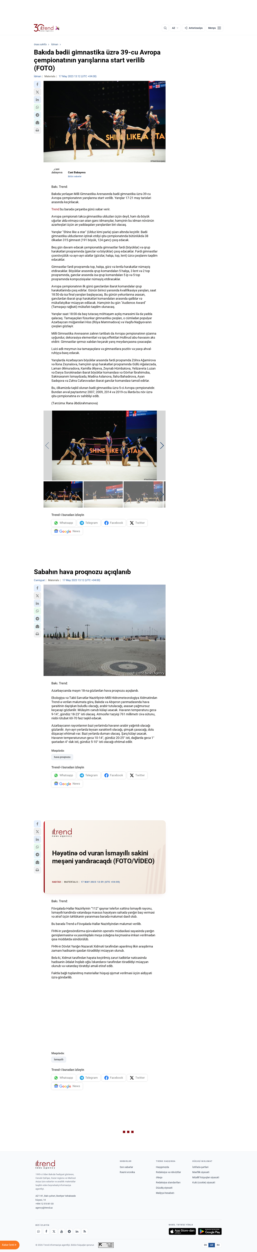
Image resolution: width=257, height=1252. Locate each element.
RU (218, 1245)
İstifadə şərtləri (200, 1167)
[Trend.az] (47, 28)
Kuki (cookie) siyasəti (203, 1182)
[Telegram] (69, 1231)
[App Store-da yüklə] (182, 1231)
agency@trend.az (44, 1207)
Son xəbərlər (126, 1167)
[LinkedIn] (77, 1231)
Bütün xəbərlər (74, 176)
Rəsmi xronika (127, 1172)
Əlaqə (159, 1177)
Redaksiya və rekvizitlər (168, 1172)
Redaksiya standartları (168, 1182)
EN (205, 1245)
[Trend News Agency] (45, 1164)
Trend (55, 209)
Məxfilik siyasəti (200, 1172)
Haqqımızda (162, 1167)
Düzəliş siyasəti (164, 1187)
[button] (37, 84)
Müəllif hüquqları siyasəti (205, 1177)
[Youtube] (62, 1231)
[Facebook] (46, 1231)
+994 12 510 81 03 (44, 1203)
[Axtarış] (165, 27)
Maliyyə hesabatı (165, 1193)
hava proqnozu (62, 757)
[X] (54, 1231)
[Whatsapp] (38, 1231)
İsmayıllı (58, 1059)
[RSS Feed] (85, 1231)
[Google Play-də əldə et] (210, 1231)
